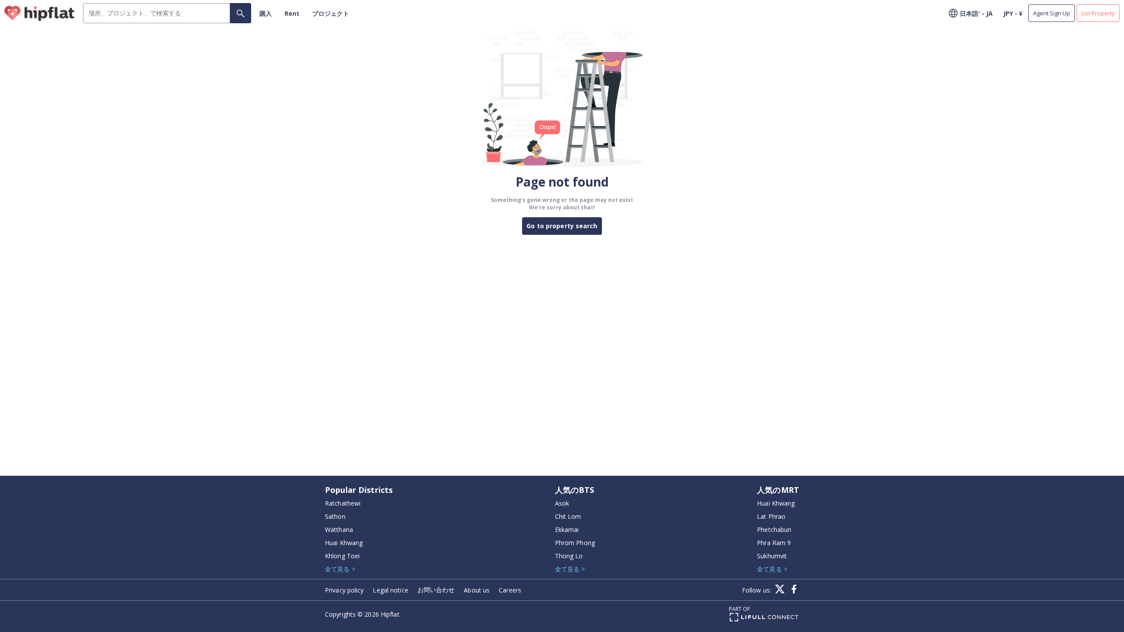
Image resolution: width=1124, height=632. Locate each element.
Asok (562, 503)
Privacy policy (344, 590)
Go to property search (561, 226)
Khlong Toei (342, 556)
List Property (1098, 13)
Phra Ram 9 (774, 543)
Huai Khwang (344, 543)
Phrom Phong (575, 543)
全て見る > (340, 569)
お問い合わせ (436, 589)
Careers (510, 590)
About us (477, 590)
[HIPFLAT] (39, 13)
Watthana (339, 529)
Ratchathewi (342, 503)
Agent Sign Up (1051, 13)
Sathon (335, 516)
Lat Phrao (771, 516)
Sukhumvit (772, 556)
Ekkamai (567, 529)
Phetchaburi (774, 529)
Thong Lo (569, 556)
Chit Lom (568, 516)
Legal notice (390, 590)
